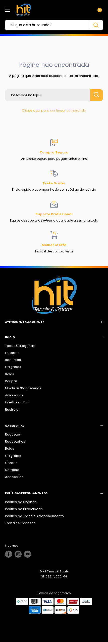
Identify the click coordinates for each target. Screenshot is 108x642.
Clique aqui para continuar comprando (54, 110)
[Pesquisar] (96, 25)
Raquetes (13, 359)
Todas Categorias (20, 345)
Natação (12, 469)
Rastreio (12, 409)
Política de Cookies (21, 502)
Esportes (12, 352)
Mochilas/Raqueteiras (23, 388)
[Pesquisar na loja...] (96, 95)
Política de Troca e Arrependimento (34, 516)
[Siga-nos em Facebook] (8, 554)
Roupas (11, 381)
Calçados (13, 366)
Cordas (11, 462)
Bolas (9, 374)
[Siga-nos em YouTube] (27, 554)
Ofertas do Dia (17, 402)
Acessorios (14, 395)
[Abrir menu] (7, 10)
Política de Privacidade (24, 509)
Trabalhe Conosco (20, 523)
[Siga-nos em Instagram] (18, 554)
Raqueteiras (15, 441)
